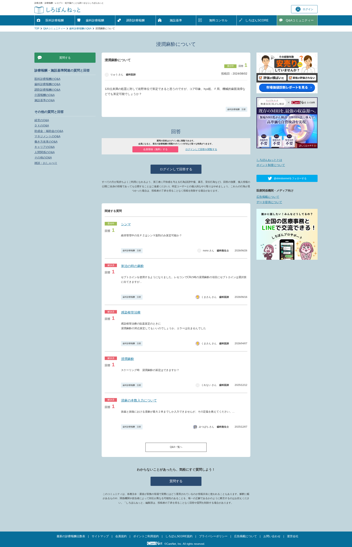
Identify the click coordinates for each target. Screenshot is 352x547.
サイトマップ (100, 536)
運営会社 (292, 536)
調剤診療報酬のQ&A (47, 89)
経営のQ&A (41, 120)
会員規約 (121, 536)
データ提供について (269, 202)
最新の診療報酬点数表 (71, 536)
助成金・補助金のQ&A (48, 131)
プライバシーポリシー (213, 536)
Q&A (300, 20)
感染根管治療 (131, 312)
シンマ (126, 224)
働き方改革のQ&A (45, 141)
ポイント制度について (270, 165)
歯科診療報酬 (95, 20)
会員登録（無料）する (155, 149)
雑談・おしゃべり (45, 163)
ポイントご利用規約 (146, 536)
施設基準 (176, 20)
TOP (36, 28)
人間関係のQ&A (44, 152)
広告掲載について (267, 196)
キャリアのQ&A (44, 147)
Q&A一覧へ (176, 447)
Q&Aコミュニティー (54, 28)
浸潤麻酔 (127, 359)
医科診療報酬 (54, 20)
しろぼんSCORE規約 (178, 536)
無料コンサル (218, 20)
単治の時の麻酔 (132, 266)
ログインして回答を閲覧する (201, 149)
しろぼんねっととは (269, 160)
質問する (176, 481)
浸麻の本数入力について (139, 400)
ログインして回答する (176, 169)
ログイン (308, 9)
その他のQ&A (43, 157)
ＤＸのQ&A (41, 125)
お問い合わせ (271, 536)
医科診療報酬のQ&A (47, 78)
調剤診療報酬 (135, 20)
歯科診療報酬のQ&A (80, 28)
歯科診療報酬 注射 (236, 109)
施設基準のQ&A (44, 100)
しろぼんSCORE (256, 20)
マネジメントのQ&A (47, 136)
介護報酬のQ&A (44, 95)
